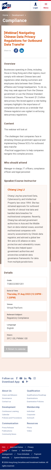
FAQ (3, 447)
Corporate (31, 415)
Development (18, 15)
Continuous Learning (10, 411)
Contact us (6, 402)
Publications (7, 431)
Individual (31, 411)
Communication (10, 423)
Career (14, 450)
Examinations (32, 398)
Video (29, 431)
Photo (29, 428)
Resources (32, 423)
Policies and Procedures (12, 418)
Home (5, 15)
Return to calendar (17, 349)
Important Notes (16, 447)
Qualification (33, 390)
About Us (7, 390)
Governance (7, 398)
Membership (33, 407)
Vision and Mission (9, 395)
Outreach (30, 418)
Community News (9, 434)
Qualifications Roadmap (36, 395)
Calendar (5, 415)
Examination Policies (35, 402)
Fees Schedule (23, 454)
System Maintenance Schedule (26, 457)
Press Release (8, 428)
